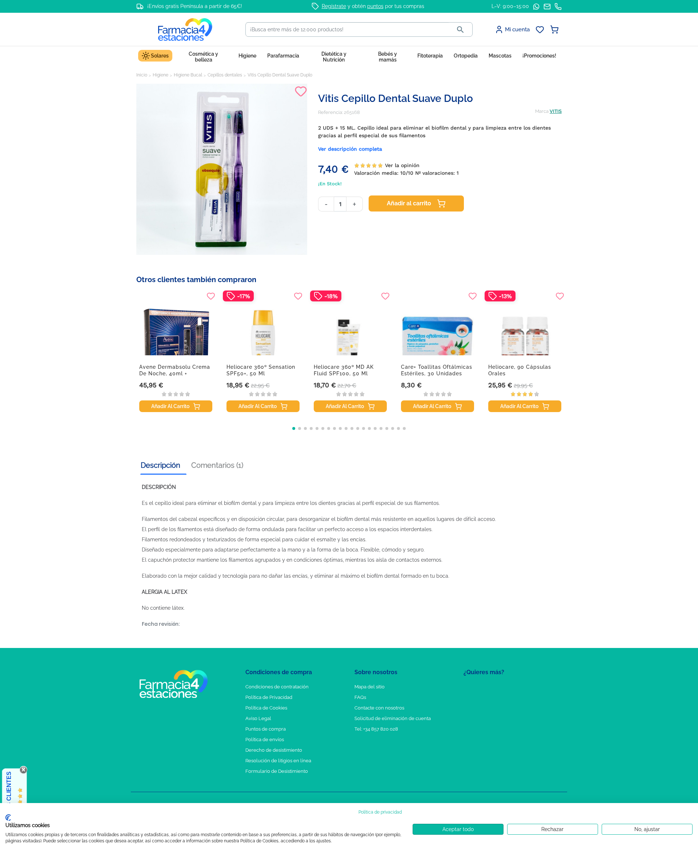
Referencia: (330, 112)
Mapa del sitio (369, 686)
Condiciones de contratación (277, 686)
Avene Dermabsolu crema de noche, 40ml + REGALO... (174, 373)
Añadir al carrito (409, 203)
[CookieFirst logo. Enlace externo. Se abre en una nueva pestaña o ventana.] (8, 817)
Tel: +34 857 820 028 (376, 729)
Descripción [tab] (160, 465)
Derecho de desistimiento (273, 750)
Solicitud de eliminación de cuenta (392, 718)
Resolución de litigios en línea (278, 760)
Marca (542, 111)
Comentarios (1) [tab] (217, 465)
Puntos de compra (265, 729)
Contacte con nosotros (379, 708)
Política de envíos (264, 739)
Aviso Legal (258, 718)
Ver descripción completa (350, 149)
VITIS (556, 111)
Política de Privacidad (268, 697)
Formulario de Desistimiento (276, 771)
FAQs (360, 697)
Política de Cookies (266, 708)
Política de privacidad (380, 812)
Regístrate (334, 6)
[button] (293, 428)
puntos (375, 6)
